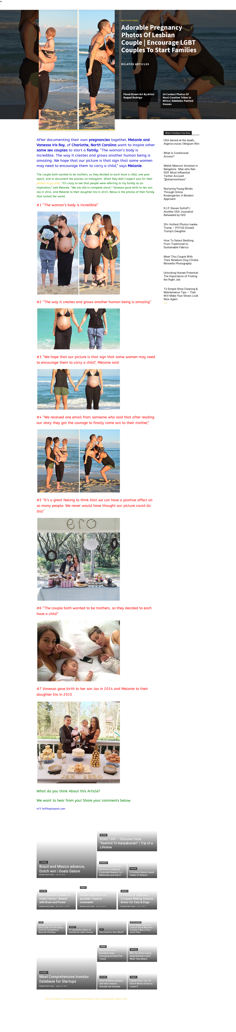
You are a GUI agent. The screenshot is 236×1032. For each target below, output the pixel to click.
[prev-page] (165, 303)
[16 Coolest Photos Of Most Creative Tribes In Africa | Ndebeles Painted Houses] (179, 79)
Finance (133, 977)
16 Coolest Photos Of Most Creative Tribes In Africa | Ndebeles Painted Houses (178, 99)
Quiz (101, 929)
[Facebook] (154, 1012)
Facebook (161, 1013)
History (43, 891)
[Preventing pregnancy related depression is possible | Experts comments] (96, 893)
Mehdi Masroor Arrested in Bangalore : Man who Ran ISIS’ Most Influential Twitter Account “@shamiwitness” (181, 172)
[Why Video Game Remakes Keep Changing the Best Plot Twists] (112, 948)
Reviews (103, 835)
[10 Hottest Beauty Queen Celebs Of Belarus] (142, 865)
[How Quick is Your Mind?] (112, 923)
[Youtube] (154, 1017)
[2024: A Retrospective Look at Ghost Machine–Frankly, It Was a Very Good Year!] (142, 923)
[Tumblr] (169, 1012)
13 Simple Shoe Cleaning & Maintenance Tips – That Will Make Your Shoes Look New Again (181, 294)
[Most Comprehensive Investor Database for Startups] (67, 962)
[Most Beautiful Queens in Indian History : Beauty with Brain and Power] (56, 893)
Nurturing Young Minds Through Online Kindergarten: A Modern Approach (179, 194)
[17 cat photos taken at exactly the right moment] (81, 923)
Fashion (133, 868)
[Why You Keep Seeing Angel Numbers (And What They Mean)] (142, 948)
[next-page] (166, 303)
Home (47, 999)
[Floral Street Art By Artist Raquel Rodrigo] (139, 79)
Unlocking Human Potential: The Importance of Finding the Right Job (181, 276)
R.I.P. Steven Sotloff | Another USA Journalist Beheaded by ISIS (178, 212)
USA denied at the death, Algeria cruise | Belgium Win (181, 142)
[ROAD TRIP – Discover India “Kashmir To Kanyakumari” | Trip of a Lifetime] (127, 834)
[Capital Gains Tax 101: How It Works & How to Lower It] (142, 975)
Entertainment (136, 922)
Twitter (188, 1013)
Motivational (130, 20)
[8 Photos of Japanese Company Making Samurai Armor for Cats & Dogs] (137, 893)
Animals (124, 891)
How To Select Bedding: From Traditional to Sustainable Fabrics (179, 244)
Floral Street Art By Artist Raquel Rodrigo (138, 95)
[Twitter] (182, 1012)
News (41, 922)
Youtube (160, 1017)
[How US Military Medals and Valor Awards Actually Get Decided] (112, 975)
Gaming (103, 946)
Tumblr (175, 1013)
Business (103, 863)
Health (83, 887)
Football (43, 862)
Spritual (134, 949)
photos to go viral (48, 183)
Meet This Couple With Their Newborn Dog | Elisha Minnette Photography (181, 260)
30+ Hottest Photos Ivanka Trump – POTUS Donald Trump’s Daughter (180, 228)
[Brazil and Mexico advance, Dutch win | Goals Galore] (67, 847)
